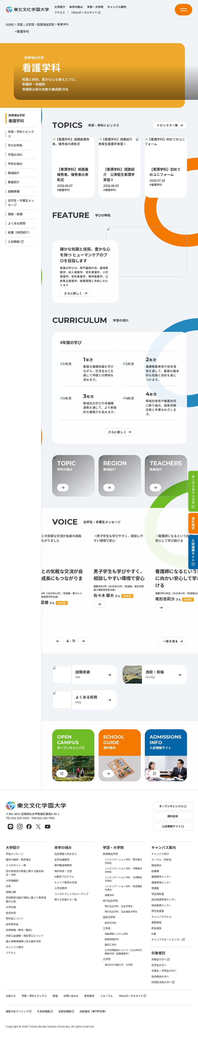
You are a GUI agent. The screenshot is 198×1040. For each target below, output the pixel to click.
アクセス (59, 12)
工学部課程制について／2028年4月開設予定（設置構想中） (123, 951)
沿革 (8, 886)
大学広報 (11, 907)
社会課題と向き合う (65, 854)
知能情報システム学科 (116, 933)
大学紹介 (59, 7)
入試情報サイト (193, 550)
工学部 (106, 928)
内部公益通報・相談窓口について (25, 935)
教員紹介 (14, 182)
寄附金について (14, 918)
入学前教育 (60, 888)
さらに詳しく (73, 293)
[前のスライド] (58, 641)
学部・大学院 (95, 7)
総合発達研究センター (164, 899)
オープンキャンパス (193, 489)
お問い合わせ (71, 996)
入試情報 (14, 242)
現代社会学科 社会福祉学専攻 (121, 911)
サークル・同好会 (161, 859)
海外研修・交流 (63, 871)
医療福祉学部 (110, 854)
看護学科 (16, 120)
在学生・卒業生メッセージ (21, 202)
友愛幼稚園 (64, 1011)
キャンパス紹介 (160, 854)
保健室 (155, 888)
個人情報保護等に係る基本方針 (23, 941)
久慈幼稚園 (43, 1011)
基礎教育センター (161, 876)
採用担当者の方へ (161, 982)
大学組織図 (12, 880)
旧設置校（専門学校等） (93, 1011)
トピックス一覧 (167, 125)
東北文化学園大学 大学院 (119, 964)
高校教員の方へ (160, 976)
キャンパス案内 (116, 7)
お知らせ (11, 996)
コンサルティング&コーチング (71, 894)
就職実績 (14, 191)
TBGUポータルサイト (84, 12)
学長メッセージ (14, 854)
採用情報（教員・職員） (19, 930)
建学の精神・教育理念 (18, 859)
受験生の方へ (158, 959)
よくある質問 (16, 223)
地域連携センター (161, 905)
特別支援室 (157, 911)
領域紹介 (14, 173)
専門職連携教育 (63, 865)
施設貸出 (156, 865)
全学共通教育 (61, 859)
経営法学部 (109, 917)
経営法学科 (110, 922)
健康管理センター (161, 882)
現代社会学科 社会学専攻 (119, 906)
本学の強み (76, 7)
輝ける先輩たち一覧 (65, 899)
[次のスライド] (83, 641)
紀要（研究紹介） (19, 232)
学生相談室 (157, 894)
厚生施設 (156, 928)
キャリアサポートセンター (166, 939)
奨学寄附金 (12, 924)
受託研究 (11, 913)
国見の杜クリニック (17, 1011)
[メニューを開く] (183, 9)
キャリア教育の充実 (65, 882)
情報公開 (11, 892)
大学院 (106, 959)
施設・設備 (15, 214)
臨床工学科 (110, 944)
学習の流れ (15, 154)
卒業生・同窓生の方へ (164, 970)
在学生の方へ (158, 965)
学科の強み (15, 164)
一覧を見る (170, 641)
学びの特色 (15, 145)
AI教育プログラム (64, 876)
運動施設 (156, 922)
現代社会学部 (110, 900)
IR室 (153, 934)
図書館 (155, 871)
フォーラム (106, 996)
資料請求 (193, 523)
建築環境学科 (112, 939)
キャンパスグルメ (161, 916)
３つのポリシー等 (16, 865)
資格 (55, 996)
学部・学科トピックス (21, 134)
